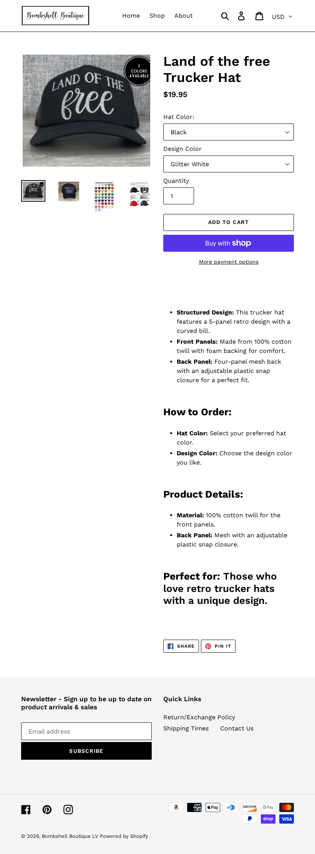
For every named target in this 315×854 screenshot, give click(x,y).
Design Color (182, 148)
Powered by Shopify (124, 836)
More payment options (229, 262)
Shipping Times (186, 728)
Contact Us (237, 728)
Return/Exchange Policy (199, 717)
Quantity (176, 180)
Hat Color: (178, 116)
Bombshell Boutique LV (70, 836)
